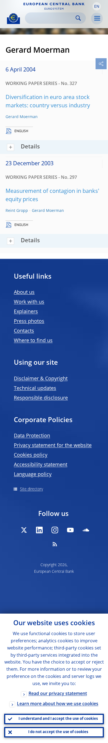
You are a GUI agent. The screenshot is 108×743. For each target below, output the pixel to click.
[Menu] (97, 18)
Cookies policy (30, 455)
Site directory (31, 489)
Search (78, 18)
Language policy (33, 474)
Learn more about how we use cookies (57, 704)
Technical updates (35, 388)
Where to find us (33, 340)
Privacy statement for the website (53, 445)
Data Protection (32, 435)
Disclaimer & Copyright (41, 378)
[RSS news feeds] (54, 544)
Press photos (29, 321)
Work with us (29, 302)
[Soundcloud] (85, 530)
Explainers (26, 311)
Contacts (24, 331)
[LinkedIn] (39, 530)
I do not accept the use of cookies (58, 732)
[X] (23, 530)
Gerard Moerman (22, 117)
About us (24, 292)
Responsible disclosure (41, 398)
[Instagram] (54, 530)
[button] (96, 6)
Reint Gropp (17, 211)
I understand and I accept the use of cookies (58, 719)
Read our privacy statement (58, 694)
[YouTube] (70, 530)
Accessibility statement (40, 464)
